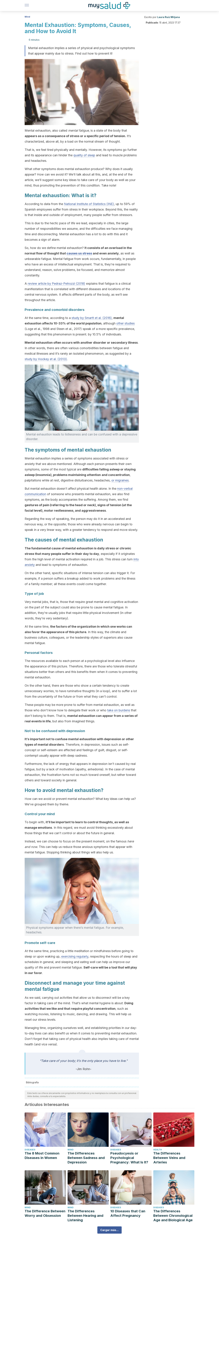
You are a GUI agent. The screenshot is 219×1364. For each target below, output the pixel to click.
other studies (125, 323)
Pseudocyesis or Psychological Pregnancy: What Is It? (129, 1157)
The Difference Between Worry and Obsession (45, 1213)
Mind (27, 16)
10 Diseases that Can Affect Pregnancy (127, 1213)
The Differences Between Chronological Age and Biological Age (173, 1215)
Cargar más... (109, 1230)
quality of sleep (84, 155)
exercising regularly (74, 956)
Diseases (30, 1149)
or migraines (120, 480)
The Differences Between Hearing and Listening (85, 1215)
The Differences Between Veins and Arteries (169, 1157)
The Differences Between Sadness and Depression (86, 1157)
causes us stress (79, 253)
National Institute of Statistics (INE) (89, 204)
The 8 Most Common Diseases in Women (42, 1155)
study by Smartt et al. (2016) (92, 318)
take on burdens (118, 710)
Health (157, 1149)
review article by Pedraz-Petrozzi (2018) (56, 283)
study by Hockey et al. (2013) (46, 359)
